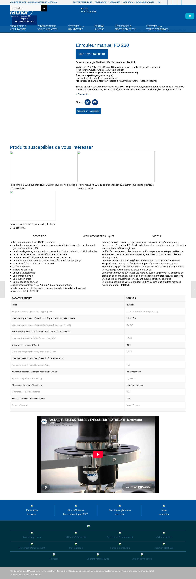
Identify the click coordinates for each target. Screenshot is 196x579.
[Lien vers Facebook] (165, 2)
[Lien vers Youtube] (174, 2)
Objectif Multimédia (32, 574)
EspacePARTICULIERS (88, 10)
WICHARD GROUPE (18, 2)
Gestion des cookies (79, 571)
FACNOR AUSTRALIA (48, 2)
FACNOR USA (33, 2)
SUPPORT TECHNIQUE (82, 2)
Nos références (129, 571)
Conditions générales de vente (120, 512)
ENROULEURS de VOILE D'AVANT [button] (18, 27)
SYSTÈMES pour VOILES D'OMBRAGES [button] (157, 27)
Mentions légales (18, 571)
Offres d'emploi (146, 571)
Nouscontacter (164, 512)
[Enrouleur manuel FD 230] (2, 289)
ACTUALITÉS (115, 2)
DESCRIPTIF (39, 236)
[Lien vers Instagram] (170, 2)
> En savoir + (83, 94)
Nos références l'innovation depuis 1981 (76, 512)
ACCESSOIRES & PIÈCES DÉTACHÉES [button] (125, 27)
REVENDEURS (100, 2)
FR (159, 2)
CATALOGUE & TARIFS (145, 2)
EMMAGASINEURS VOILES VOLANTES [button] (47, 27)
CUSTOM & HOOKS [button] (99, 27)
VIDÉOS (157, 236)
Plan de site (62, 571)
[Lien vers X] (179, 2)
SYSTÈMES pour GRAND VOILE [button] (76, 27)
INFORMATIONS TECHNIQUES (98, 236)
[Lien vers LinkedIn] (183, 2)
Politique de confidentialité (41, 571)
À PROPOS (128, 2)
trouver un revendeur (88, 111)
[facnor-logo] (21, 13)
